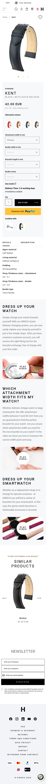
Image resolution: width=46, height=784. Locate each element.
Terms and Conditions (23, 738)
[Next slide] (38, 598)
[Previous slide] (7, 598)
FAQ (23, 727)
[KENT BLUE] (27, 124)
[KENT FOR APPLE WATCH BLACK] (21, 226)
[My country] (38, 9)
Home (5, 17)
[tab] (11, 242)
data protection (25, 693)
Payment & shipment (23, 731)
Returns (23, 735)
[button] (18, 76)
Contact (23, 750)
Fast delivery (25, 3)
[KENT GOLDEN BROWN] (18, 124)
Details (7, 242)
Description (27, 242)
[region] (23, 3)
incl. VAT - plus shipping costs (16, 108)
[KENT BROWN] (36, 124)
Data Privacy (23, 743)
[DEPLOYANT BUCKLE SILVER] (9, 226)
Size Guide (9, 184)
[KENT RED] (9, 124)
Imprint (23, 747)
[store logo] (42, 9)
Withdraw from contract (23, 755)
